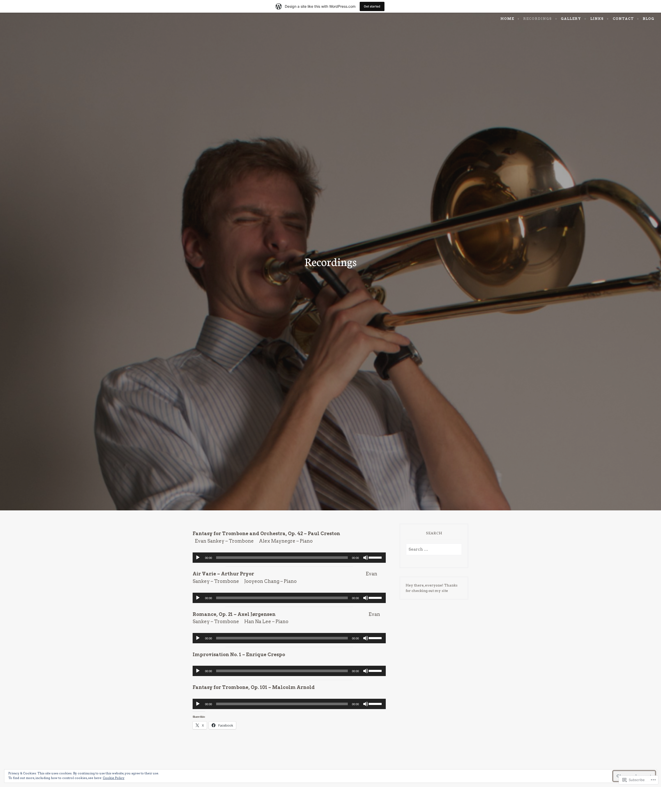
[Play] (197, 557)
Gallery (571, 19)
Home (507, 19)
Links (596, 19)
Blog (648, 19)
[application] (289, 557)
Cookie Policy (113, 778)
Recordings (537, 19)
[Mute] (365, 557)
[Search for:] (434, 549)
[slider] (376, 557)
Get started (372, 6)
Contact (623, 19)
